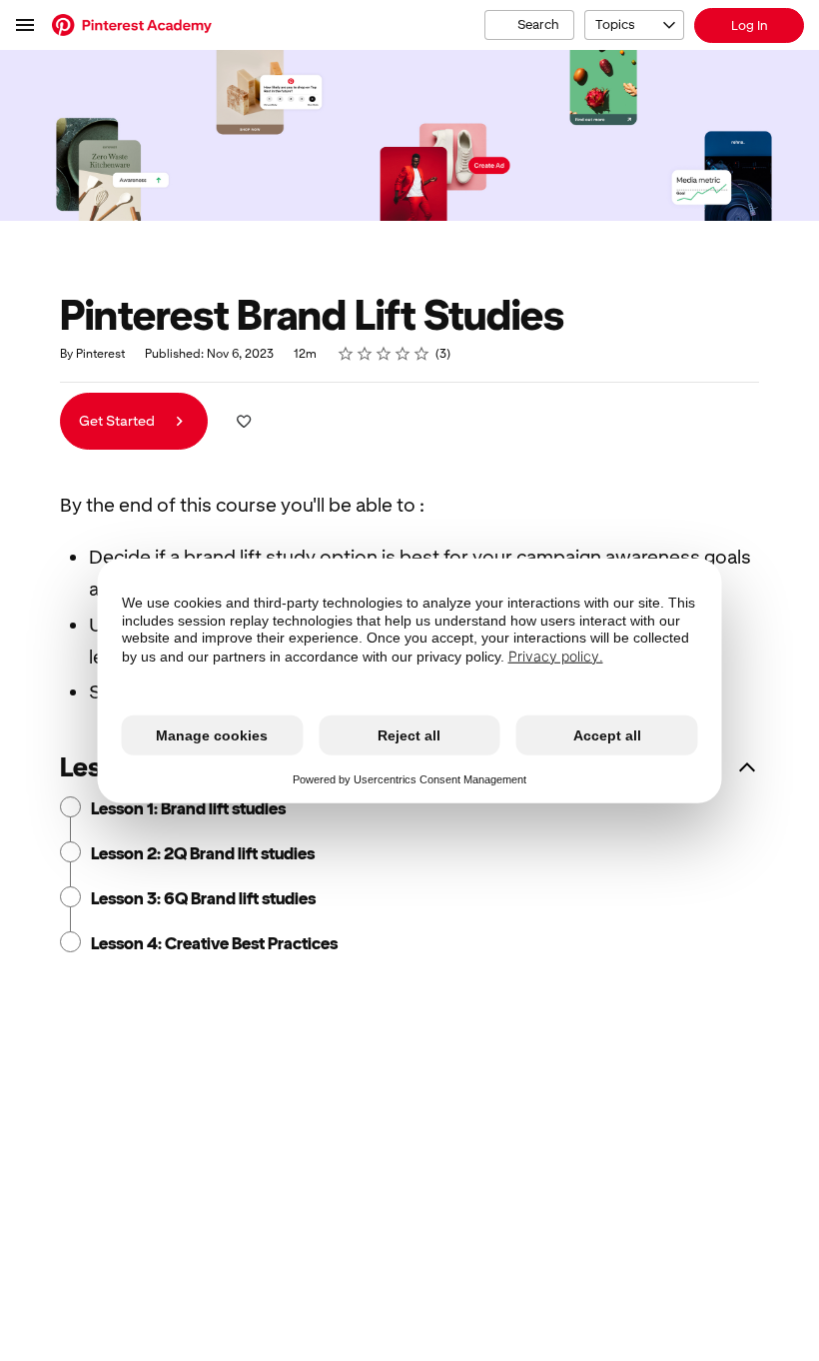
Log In (749, 25)
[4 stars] (403, 354)
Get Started (118, 421)
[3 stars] (384, 354)
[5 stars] (421, 354)
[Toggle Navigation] (26, 25)
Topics (615, 24)
